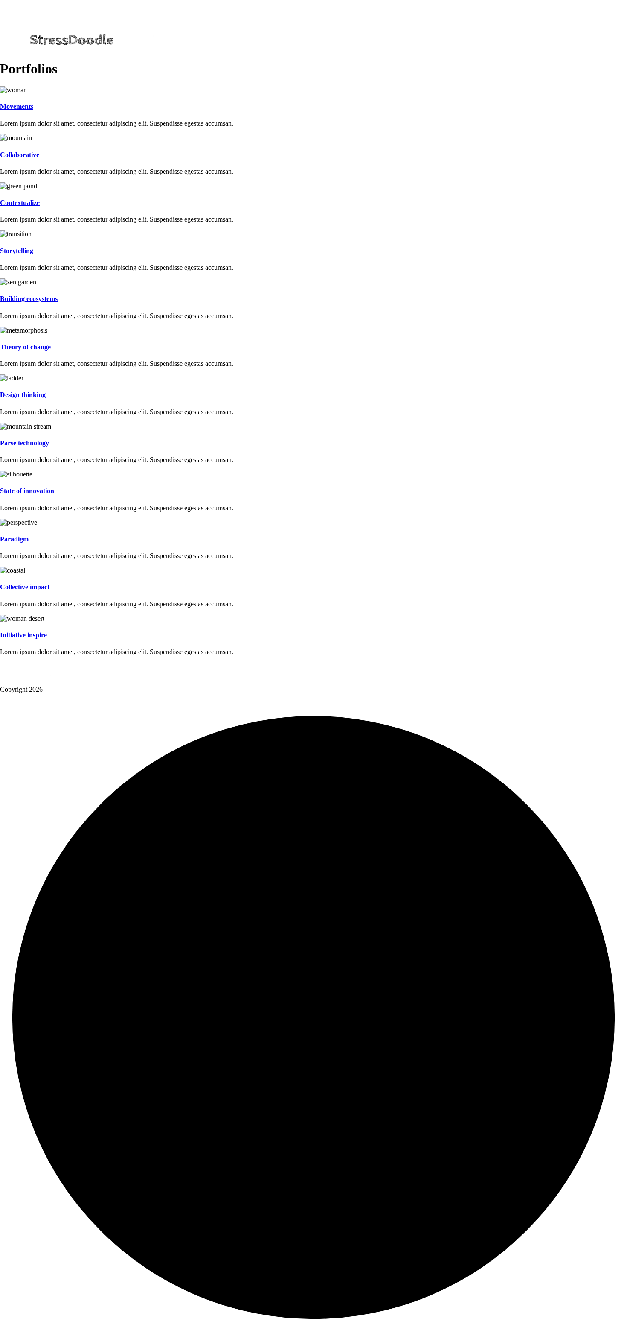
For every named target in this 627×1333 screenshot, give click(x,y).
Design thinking (23, 394)
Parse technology (24, 443)
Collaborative (19, 154)
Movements (16, 106)
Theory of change (25, 347)
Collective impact (24, 586)
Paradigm (14, 539)
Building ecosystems (29, 298)
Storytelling (16, 250)
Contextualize (20, 202)
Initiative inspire (23, 635)
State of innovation (27, 490)
